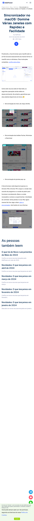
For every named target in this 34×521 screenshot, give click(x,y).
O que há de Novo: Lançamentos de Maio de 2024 (17, 251)
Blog (11, 7)
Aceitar (17, 518)
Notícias (16, 7)
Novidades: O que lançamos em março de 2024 (16, 276)
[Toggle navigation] (30, 2)
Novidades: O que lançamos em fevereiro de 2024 (17, 289)
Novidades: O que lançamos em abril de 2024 (16, 264)
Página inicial (5, 7)
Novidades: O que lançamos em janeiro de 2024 (16, 302)
